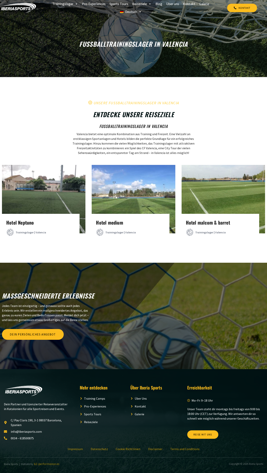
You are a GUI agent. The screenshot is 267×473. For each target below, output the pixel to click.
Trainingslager (62, 4)
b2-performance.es (46, 464)
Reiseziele (139, 4)
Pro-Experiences (94, 4)
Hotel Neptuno (20, 222)
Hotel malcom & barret (208, 222)
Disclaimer (155, 449)
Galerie (204, 4)
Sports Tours (118, 4)
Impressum (75, 449)
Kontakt (189, 4)
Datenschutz (99, 449)
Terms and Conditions (185, 449)
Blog (158, 4)
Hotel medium (109, 222)
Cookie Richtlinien (128, 449)
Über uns (172, 4)
